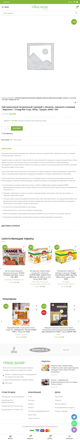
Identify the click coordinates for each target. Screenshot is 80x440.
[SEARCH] (76, 13)
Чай (11, 140)
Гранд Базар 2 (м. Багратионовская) (8, 401)
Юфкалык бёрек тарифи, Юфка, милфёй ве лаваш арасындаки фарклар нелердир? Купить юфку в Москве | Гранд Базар (64, 369)
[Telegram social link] (77, 2)
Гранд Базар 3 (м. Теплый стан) (12, 406)
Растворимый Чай (18, 279)
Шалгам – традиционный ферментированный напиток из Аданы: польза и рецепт (64, 382)
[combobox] (40, 13)
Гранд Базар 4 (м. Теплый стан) (12, 409)
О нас (30, 397)
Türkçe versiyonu (33, 418)
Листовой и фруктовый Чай (38, 284)
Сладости (18, 334)
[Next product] (77, 103)
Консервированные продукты (65, 407)
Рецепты (31, 407)
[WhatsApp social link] (71, 2)
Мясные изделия (60, 404)
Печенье (24, 334)
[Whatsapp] (74, 423)
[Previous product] (73, 103)
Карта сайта (32, 415)
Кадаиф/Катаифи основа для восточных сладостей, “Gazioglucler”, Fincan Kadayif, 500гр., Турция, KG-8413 (21, 330)
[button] (23, 250)
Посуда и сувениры (61, 411)
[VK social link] (74, 2)
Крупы (59, 334)
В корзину (17, 128)
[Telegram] (74, 417)
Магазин (11, 98)
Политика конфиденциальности (39, 411)
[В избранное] (23, 247)
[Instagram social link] (69, 2)
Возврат (31, 404)
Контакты (31, 400)
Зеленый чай (44, 282)
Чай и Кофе (17, 140)
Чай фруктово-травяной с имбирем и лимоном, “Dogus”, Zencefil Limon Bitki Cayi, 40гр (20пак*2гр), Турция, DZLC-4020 (66, 275)
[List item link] (20, 383)
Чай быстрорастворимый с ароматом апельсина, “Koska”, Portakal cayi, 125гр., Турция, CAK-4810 (14, 274)
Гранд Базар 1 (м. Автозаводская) (13, 397)
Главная (4, 98)
